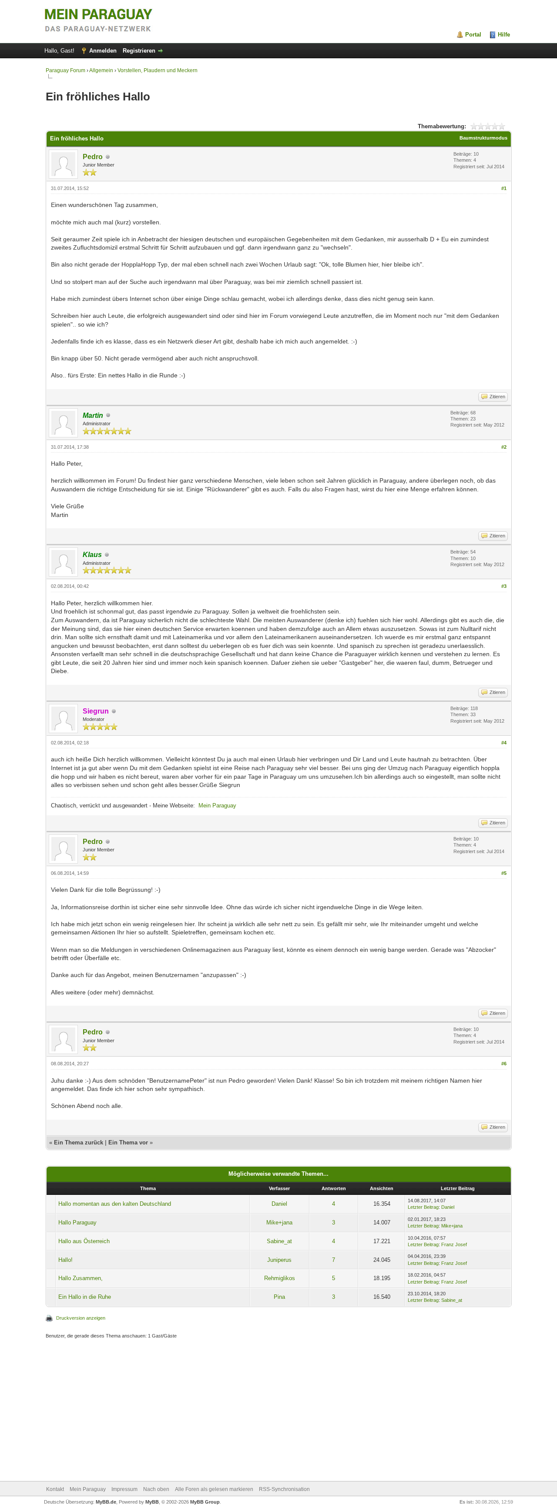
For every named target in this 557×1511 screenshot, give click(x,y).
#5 (504, 873)
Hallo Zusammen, (80, 1278)
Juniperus (279, 1260)
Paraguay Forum (65, 70)
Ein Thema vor (128, 1142)
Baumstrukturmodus (483, 137)
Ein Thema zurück (78, 1142)
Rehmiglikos (279, 1278)
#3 (504, 586)
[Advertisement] (279, 1411)
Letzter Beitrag (423, 1207)
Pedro (93, 156)
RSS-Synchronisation (284, 1489)
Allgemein (101, 70)
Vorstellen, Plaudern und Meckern (157, 70)
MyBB (152, 1501)
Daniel (279, 1204)
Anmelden (103, 50)
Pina (279, 1297)
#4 (504, 742)
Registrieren (139, 50)
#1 (504, 188)
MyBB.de (106, 1501)
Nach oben (156, 1489)
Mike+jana (279, 1222)
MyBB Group (205, 1501)
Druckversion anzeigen (80, 1318)
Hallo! (65, 1260)
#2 (504, 447)
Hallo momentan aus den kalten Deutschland (114, 1204)
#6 (504, 1063)
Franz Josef (454, 1244)
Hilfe (504, 34)
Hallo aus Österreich (84, 1241)
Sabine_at (279, 1241)
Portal (473, 34)
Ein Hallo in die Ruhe (84, 1297)
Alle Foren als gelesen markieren (214, 1489)
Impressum (124, 1489)
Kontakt (55, 1489)
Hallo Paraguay (77, 1222)
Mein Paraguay (217, 805)
